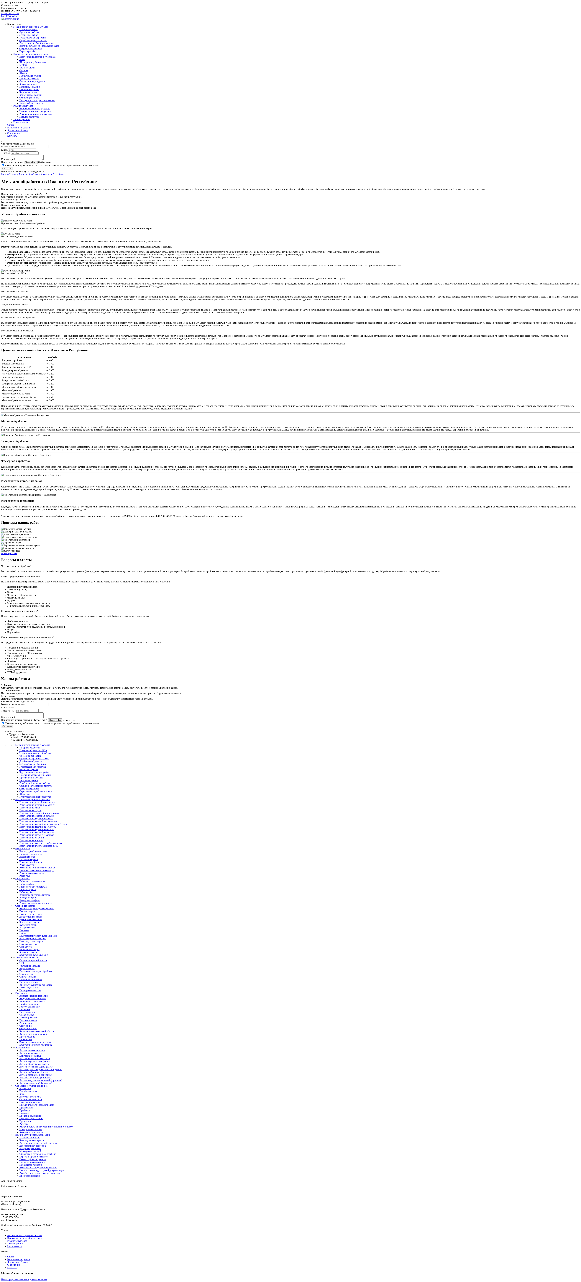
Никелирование (27, 1012)
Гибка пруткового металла (33, 886)
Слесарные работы (29, 788)
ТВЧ (21, 963)
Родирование (26, 1023)
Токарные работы (28, 29)
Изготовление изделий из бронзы (36, 829)
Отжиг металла (27, 974)
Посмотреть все (9, 553)
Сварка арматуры (28, 944)
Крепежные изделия (29, 86)
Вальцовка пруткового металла (35, 903)
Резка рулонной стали (30, 862)
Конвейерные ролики (30, 95)
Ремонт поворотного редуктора (35, 114)
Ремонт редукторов (23, 106)
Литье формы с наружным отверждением (40, 1069)
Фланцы (23, 70)
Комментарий (8, 159)
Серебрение (25, 1025)
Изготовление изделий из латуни (36, 832)
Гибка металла (22, 878)
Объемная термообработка (33, 960)
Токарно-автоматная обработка (35, 753)
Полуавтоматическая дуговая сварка (38, 935)
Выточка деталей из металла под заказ (39, 46)
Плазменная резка (28, 859)
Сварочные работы (25, 906)
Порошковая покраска (30, 1165)
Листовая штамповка (30, 1096)
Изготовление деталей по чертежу (37, 802)
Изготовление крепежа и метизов (36, 835)
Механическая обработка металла (30, 26)
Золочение (24, 1009)
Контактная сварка (29, 922)
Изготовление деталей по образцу (36, 805)
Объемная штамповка (30, 1099)
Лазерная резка (27, 856)
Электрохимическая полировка (35, 1045)
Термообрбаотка (21, 119)
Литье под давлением (30, 1053)
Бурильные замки (28, 92)
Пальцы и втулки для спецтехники (37, 100)
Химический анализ (29, 1175)
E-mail (4, 149)
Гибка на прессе (27, 889)
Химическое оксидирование (34, 1034)
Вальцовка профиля (29, 900)
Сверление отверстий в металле (35, 786)
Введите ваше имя (10, 146)
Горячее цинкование (29, 1006)
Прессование (26, 1107)
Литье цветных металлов (32, 1050)
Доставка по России (17, 130)
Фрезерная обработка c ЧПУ (34, 758)
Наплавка (24, 930)
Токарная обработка (29, 747)
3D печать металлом (29, 1137)
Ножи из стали (27, 67)
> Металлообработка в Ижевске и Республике (41, 174)
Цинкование (25, 1039)
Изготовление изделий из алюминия (38, 821)
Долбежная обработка (30, 761)
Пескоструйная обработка (32, 1159)
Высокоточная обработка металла (36, 43)
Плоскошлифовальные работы (35, 775)
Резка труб (24, 876)
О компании (13, 133)
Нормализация (26, 968)
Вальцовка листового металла (34, 895)
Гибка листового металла (32, 881)
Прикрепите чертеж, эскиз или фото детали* (24, 720)
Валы (22, 59)
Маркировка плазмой (30, 1151)
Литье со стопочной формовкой (35, 1083)
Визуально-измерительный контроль (38, 1143)
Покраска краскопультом (32, 1162)
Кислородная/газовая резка (33, 851)
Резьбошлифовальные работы (34, 783)
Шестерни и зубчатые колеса (34, 62)
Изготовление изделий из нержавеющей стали (43, 824)
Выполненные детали (18, 127)
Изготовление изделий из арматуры (37, 826)
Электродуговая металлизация (35, 1042)
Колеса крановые (28, 84)
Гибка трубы (25, 892)
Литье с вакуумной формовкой (35, 1077)
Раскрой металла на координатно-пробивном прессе (46, 1126)
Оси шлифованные (29, 97)
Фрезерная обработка (30, 756)
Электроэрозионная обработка (35, 796)
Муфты (23, 65)
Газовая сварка (27, 911)
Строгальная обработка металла (35, 791)
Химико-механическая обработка (36, 1031)
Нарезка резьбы (27, 51)
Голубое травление (29, 1004)
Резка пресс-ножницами (31, 873)
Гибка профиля (27, 884)
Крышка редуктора (29, 116)
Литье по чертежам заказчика (34, 1058)
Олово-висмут (26, 1015)
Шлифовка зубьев (28, 769)
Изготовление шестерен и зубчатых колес (40, 843)
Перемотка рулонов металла (33, 1156)
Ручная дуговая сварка (31, 941)
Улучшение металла (29, 965)
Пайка (22, 933)
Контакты (12, 136)
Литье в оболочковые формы (34, 1064)
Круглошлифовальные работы (35, 772)
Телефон (5, 153)
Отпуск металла (27, 976)
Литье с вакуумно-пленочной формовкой (40, 1080)
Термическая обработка (27, 957)
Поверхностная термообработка (35, 971)
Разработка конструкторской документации (41, 1170)
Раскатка (23, 1124)
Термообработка (15, 1243)
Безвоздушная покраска (31, 1140)
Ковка (22, 1094)
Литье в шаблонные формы (33, 1072)
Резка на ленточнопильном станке (37, 867)
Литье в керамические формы (34, 1061)
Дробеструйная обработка (32, 1145)
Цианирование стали (30, 990)
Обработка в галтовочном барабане (37, 1154)
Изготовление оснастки (31, 837)
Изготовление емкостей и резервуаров (39, 813)
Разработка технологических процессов (40, 1173)
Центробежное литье (30, 1055)
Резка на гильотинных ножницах (36, 870)
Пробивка (24, 1110)
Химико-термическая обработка (35, 985)
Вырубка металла (28, 1091)
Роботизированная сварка (32, 938)
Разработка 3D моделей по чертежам (38, 1167)
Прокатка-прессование (31, 1118)
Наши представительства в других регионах (24, 1279)
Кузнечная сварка (28, 925)
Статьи (11, 125)
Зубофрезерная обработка (32, 766)
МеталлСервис (8, 174)
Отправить (7, 168)
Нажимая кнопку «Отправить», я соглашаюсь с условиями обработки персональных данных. (53, 165)
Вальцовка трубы (28, 897)
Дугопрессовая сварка (30, 919)
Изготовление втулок (30, 810)
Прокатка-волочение (30, 1115)
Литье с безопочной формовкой (35, 1075)
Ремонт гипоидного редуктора (35, 111)
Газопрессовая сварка (30, 914)
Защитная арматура (29, 78)
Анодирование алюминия (32, 998)
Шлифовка (25, 794)
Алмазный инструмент (31, 103)
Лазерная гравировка (30, 1148)
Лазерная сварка (27, 927)
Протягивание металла (31, 777)
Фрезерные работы (29, 32)
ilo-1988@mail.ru (9, 16)
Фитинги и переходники (32, 81)
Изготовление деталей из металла (32, 799)
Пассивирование (28, 1017)
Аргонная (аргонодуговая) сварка (36, 908)
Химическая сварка (29, 949)
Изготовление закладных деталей (36, 816)
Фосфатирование (28, 1028)
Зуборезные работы (29, 35)
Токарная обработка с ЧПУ (33, 750)
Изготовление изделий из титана (36, 818)
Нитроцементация (28, 982)
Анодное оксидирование (32, 1001)
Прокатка (24, 1113)
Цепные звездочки (29, 89)
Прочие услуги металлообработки (33, 1135)
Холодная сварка (28, 952)
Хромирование (27, 1036)
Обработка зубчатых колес (33, 40)
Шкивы (23, 73)
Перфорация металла (30, 1102)
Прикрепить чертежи (12, 162)
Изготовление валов (29, 807)
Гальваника (21, 993)
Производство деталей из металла (30, 54)
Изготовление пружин (31, 840)
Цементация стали (28, 987)
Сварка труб (25, 946)
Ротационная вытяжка (30, 1129)
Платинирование (28, 1020)
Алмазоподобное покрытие (33, 995)
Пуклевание (25, 1121)
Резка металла (20, 122)
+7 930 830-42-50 (10, 13)
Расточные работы (28, 780)
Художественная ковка (31, 1132)
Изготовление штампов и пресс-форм (38, 846)
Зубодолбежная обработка (32, 37)
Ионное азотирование (30, 979)
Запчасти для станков (30, 76)
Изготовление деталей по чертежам (37, 56)
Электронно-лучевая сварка (33, 955)
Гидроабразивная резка (31, 854)
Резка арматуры (27, 865)
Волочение (25, 1088)
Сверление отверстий (30, 48)
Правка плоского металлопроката (36, 1105)
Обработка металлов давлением (31, 1085)
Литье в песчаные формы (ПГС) (36, 1066)
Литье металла (22, 1047)
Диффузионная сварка (30, 916)
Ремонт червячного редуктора (34, 108)
